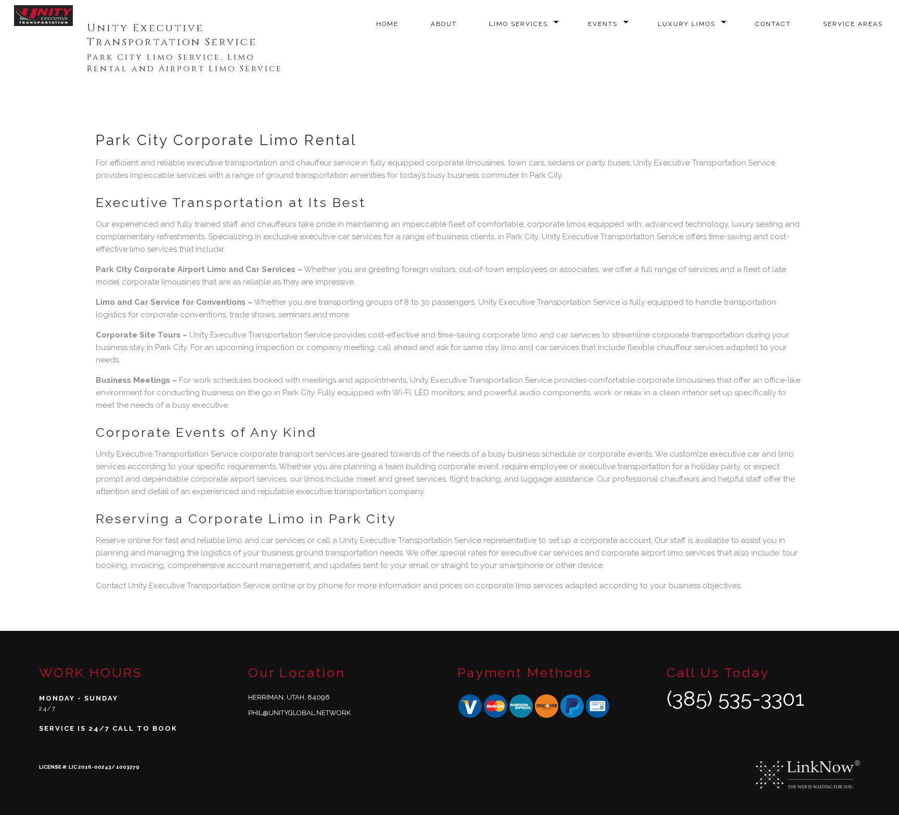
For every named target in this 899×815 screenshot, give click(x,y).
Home (387, 24)
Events (603, 24)
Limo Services (518, 24)
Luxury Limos (686, 24)
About (444, 24)
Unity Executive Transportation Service (172, 35)
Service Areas (853, 24)
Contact (773, 24)
